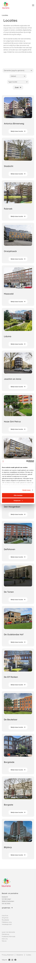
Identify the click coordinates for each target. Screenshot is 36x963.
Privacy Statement (8, 955)
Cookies (28, 955)
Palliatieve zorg (7, 922)
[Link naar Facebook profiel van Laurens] (15, 960)
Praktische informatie (8, 936)
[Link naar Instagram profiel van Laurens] (12, 960)
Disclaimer (19, 955)
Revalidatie (5, 920)
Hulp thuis (5, 915)
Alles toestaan (18, 495)
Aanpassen (17, 500)
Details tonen (26, 490)
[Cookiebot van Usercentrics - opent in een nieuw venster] (26, 461)
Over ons (5, 939)
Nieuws (4, 941)
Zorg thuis (5, 918)
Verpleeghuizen (7, 924)
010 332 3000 (6, 903)
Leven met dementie (8, 932)
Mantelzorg (5, 934)
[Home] (6, 5)
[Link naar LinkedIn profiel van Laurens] (9, 960)
